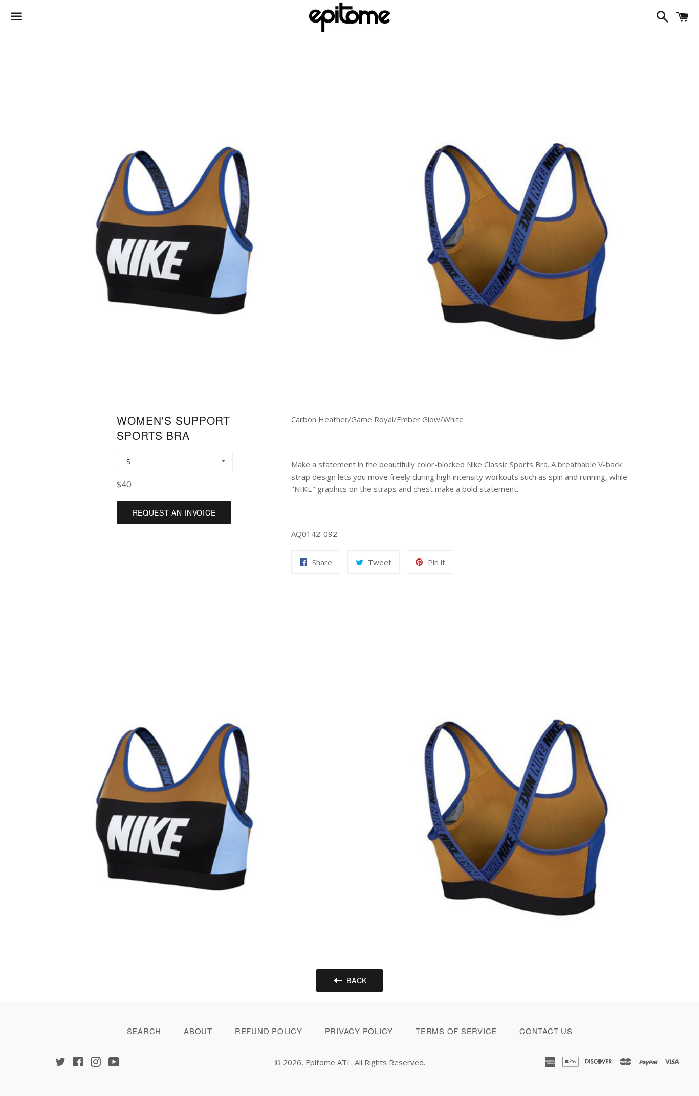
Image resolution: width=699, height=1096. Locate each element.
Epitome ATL (328, 1062)
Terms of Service (456, 1030)
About (198, 1030)
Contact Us (546, 1030)
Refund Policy (268, 1030)
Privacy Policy (359, 1030)
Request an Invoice (174, 512)
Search (144, 1030)
